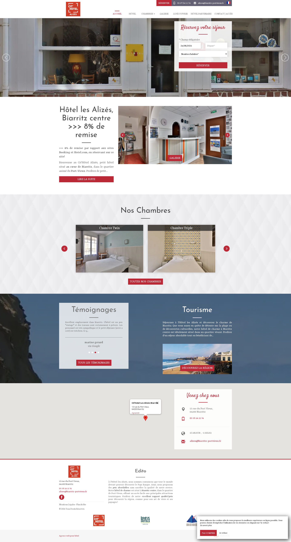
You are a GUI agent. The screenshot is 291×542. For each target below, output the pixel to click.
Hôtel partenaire (201, 13)
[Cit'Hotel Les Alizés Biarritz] (72, 9)
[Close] (157, 402)
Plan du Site (81, 504)
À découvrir (180, 13)
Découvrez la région (197, 368)
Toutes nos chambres (145, 281)
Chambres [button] (147, 13)
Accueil (117, 13)
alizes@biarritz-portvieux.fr (211, 2)
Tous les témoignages (94, 362)
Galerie (164, 13)
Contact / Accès (223, 13)
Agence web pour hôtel (69, 536)
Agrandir (136, 413)
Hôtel (132, 13)
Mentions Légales (67, 504)
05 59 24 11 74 (184, 2)
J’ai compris (208, 532)
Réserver (164, 2)
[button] (228, 3)
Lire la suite (86, 179)
